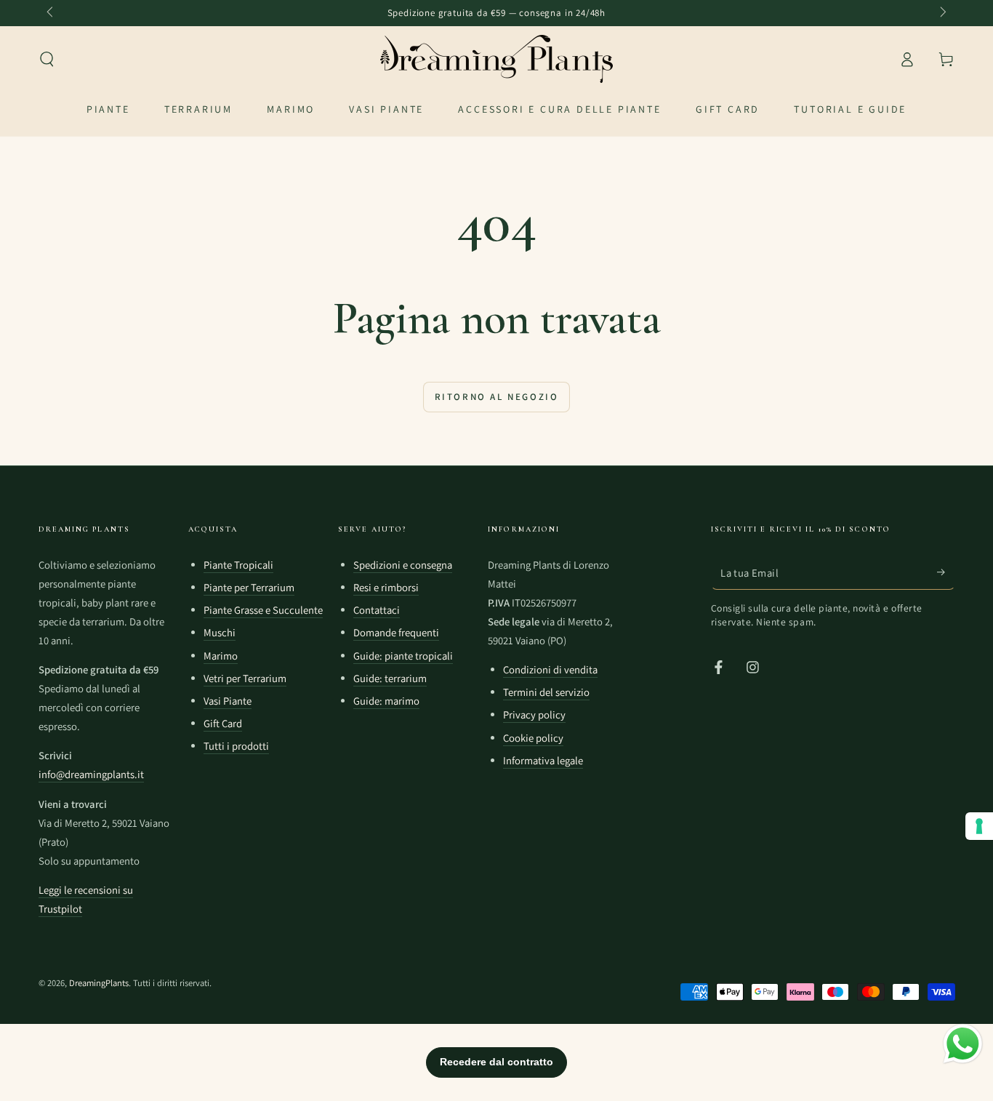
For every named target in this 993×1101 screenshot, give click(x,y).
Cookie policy (533, 738)
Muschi (220, 632)
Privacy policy (534, 714)
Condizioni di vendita (550, 669)
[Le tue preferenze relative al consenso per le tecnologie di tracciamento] (979, 826)
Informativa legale (543, 760)
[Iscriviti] (945, 572)
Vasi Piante (228, 701)
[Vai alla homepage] (496, 59)
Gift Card (223, 723)
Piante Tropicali (238, 565)
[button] (47, 59)
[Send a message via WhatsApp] (963, 1044)
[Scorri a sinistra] (52, 13)
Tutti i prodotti (236, 746)
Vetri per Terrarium (245, 678)
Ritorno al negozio (497, 397)
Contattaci (376, 610)
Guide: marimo (386, 701)
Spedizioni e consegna (402, 565)
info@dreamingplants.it (91, 774)
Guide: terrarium (390, 678)
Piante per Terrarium (249, 587)
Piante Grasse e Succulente (263, 610)
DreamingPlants (99, 983)
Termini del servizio (546, 692)
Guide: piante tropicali (403, 655)
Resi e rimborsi (386, 587)
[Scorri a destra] (942, 13)
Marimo (221, 655)
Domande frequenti (396, 632)
